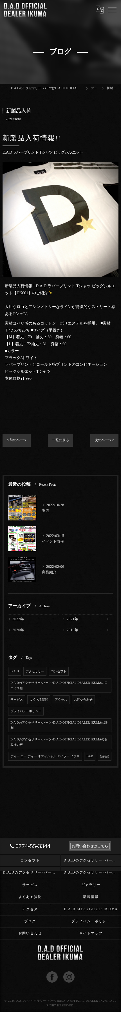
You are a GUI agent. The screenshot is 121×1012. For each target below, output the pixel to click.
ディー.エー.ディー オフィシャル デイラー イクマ (45, 756)
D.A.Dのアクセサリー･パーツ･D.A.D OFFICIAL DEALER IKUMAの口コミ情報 (58, 685)
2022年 (18, 619)
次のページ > (104, 440)
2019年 (72, 630)
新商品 (104, 756)
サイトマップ (91, 933)
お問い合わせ (83, 699)
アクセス (61, 699)
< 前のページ (16, 440)
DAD (89, 756)
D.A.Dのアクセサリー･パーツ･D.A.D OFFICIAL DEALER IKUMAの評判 (58, 725)
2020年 (18, 630)
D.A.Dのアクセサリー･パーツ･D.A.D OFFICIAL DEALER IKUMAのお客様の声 (58, 742)
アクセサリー (35, 671)
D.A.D (14, 671)
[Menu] (112, 9)
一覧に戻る (60, 440)
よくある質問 (39, 699)
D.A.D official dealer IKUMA (91, 909)
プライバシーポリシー (25, 711)
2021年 (72, 619)
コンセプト (58, 671)
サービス (16, 699)
